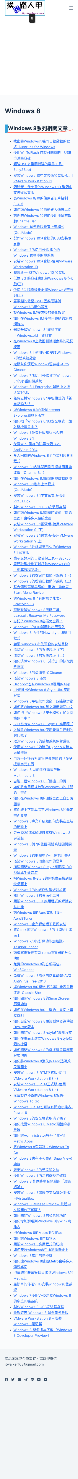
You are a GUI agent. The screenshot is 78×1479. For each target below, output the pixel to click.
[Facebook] (6, 1379)
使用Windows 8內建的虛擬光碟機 (39, 1175)
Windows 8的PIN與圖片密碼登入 (39, 627)
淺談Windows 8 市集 (30, 678)
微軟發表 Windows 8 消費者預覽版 (40, 1313)
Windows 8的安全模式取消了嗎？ (39, 1118)
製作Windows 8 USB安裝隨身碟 (38, 1307)
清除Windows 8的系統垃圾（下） (39, 649)
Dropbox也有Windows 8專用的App (41, 684)
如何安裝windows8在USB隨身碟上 (40, 1250)
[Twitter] (13, 1379)
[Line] (32, 1379)
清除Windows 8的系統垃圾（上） (39, 655)
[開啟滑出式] (71, 8)
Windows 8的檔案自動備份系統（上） (43, 581)
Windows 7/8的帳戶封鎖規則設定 (39, 890)
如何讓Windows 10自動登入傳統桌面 (42, 209)
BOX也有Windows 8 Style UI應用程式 (43, 724)
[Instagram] (19, 1379)
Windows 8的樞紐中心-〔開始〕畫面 (42, 855)
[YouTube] (45, 1379)
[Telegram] (26, 1379)
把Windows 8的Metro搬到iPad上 (39, 1232)
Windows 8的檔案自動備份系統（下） (43, 575)
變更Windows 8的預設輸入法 (36, 1170)
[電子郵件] (39, 1379)
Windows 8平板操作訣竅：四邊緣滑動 (43, 701)
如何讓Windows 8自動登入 (34, 1238)
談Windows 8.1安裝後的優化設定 (39, 312)
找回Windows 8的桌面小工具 (36, 895)
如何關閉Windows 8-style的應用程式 (42, 1032)
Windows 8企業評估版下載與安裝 (39, 924)
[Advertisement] (39, 55)
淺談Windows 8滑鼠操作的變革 (38, 861)
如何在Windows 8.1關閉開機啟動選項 (42, 478)
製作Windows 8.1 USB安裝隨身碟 (39, 507)
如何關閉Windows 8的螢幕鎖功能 (39, 1215)
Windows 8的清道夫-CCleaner (37, 672)
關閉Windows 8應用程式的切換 (38, 1244)
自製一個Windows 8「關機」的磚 (39, 781)
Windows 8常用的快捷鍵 (32, 1255)
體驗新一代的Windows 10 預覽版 (39, 272)
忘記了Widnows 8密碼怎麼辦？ (38, 621)
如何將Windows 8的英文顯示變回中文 (43, 707)
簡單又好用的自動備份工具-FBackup (42, 558)
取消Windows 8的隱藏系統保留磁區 (41, 741)
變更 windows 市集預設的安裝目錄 (40, 644)
